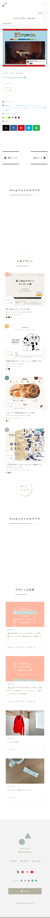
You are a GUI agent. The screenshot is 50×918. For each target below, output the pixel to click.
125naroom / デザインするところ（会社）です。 (22, 647)
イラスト (11, 107)
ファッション (9, 102)
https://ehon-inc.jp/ (12, 467)
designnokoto (28, 903)
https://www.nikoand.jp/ (15, 77)
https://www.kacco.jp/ (13, 363)
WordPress (20, 105)
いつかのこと (11, 749)
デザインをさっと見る (9, 89)
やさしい (10, 314)
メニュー (28, 107)
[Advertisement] (25, 218)
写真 (44, 107)
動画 (7, 110)
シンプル (18, 314)
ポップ (16, 113)
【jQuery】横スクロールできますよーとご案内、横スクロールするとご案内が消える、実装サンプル (24, 636)
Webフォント (10, 105)
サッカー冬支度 (12, 742)
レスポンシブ (37, 107)
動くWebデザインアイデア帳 (17, 309)
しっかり (10, 470)
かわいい (9, 113)
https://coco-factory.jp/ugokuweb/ (17, 312)
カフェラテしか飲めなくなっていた (19, 790)
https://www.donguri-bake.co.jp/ (17, 415)
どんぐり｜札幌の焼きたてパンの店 (20, 413)
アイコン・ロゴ (31, 105)
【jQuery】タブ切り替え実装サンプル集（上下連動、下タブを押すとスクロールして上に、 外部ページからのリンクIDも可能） (24, 691)
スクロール (19, 107)
